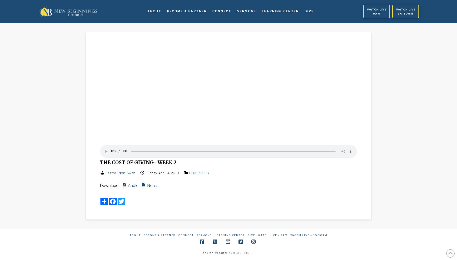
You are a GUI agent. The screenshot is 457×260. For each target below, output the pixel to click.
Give (251, 235)
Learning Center (230, 235)
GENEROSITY (199, 173)
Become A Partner (159, 235)
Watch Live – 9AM (273, 235)
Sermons (204, 235)
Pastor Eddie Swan (120, 173)
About (135, 235)
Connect (186, 235)
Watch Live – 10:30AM (308, 235)
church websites (215, 252)
